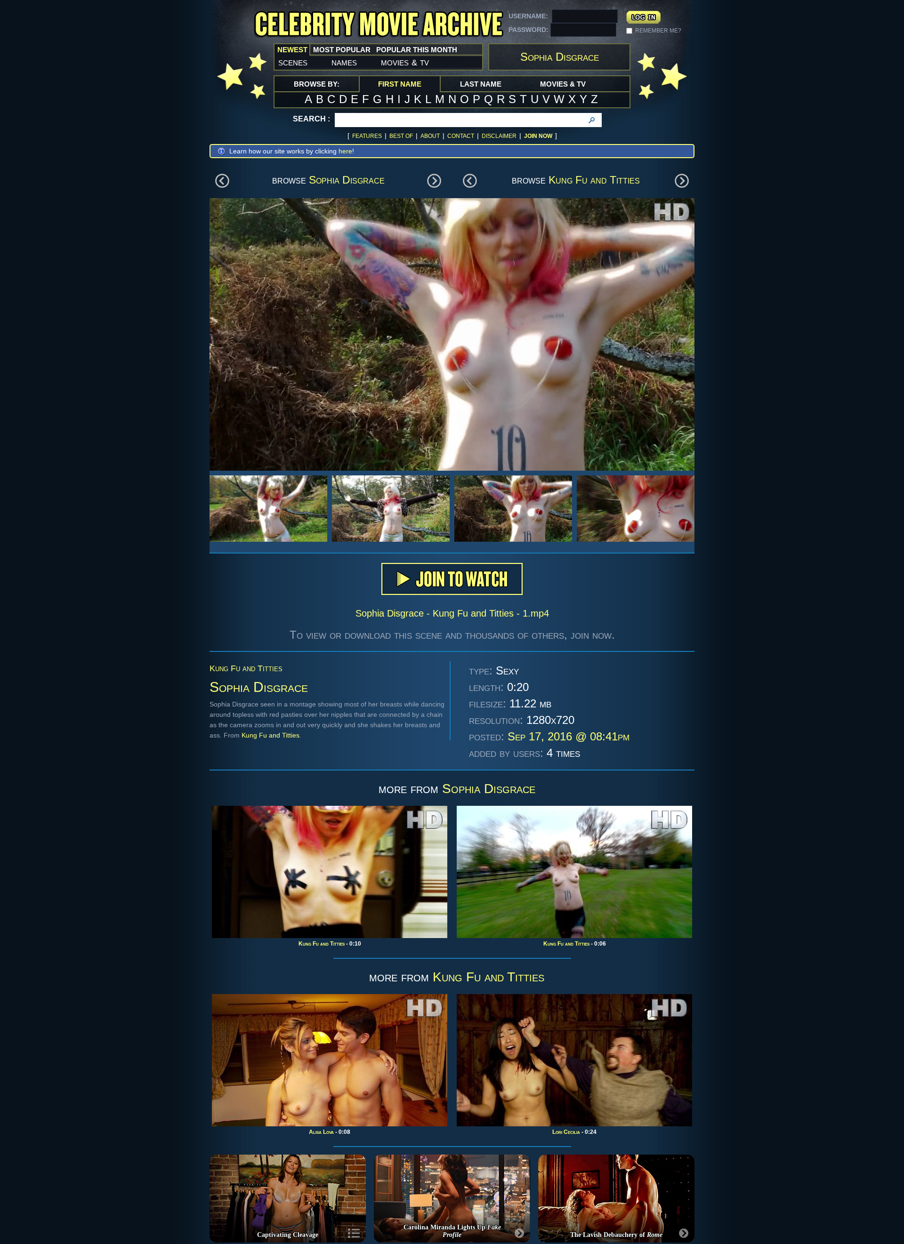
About (430, 136)
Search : (311, 119)
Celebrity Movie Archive (378, 24)
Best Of (401, 136)
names (344, 62)
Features (367, 136)
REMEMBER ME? (658, 30)
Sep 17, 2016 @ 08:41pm (569, 736)
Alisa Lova (321, 1132)
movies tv (405, 62)
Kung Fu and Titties (594, 180)
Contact (460, 136)
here (345, 151)
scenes (292, 62)
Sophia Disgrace (347, 180)
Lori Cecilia (566, 1132)
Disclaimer (499, 136)
